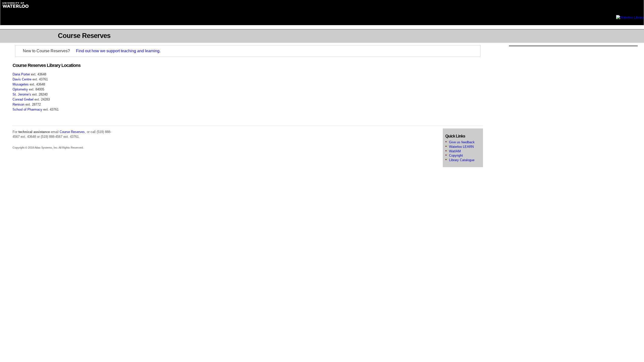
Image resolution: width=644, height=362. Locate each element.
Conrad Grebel (23, 99)
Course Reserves (72, 132)
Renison (18, 104)
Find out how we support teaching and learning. (118, 51)
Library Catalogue (461, 160)
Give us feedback (462, 142)
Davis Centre (22, 79)
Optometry (20, 89)
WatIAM (455, 151)
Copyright (456, 155)
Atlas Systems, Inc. (46, 147)
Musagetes (21, 84)
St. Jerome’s (22, 94)
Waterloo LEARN (461, 147)
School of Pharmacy (27, 109)
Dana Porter (21, 74)
